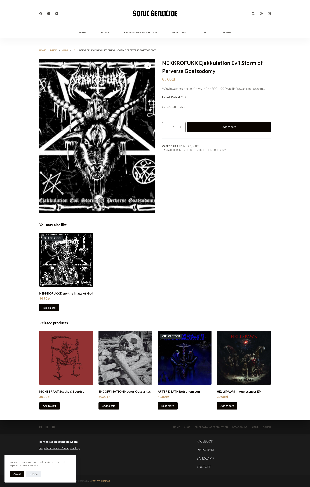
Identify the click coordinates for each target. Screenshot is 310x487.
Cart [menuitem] (205, 32)
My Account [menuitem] (179, 32)
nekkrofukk (194, 150)
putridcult (211, 150)
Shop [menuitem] (104, 32)
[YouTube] (56, 13)
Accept (17, 473)
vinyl (223, 150)
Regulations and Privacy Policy (59, 448)
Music (187, 146)
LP (180, 146)
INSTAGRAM (205, 450)
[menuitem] (226, 32)
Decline (33, 473)
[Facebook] (40, 13)
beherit (175, 150)
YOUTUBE (204, 467)
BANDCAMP (205, 458)
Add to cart (229, 126)
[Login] (261, 13)
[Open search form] (253, 13)
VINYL (196, 146)
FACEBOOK (205, 441)
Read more (49, 307)
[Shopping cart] (269, 13)
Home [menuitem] (82, 32)
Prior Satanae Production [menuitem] (140, 32)
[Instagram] (48, 13)
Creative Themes (100, 480)
